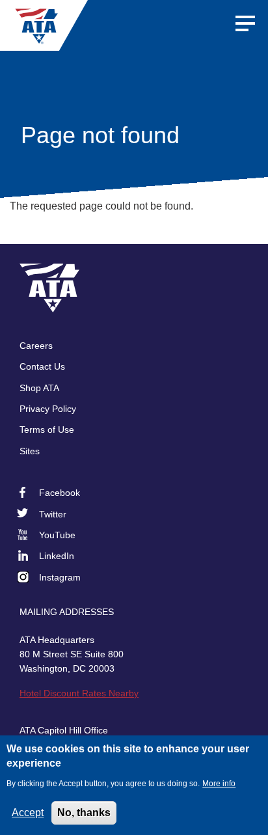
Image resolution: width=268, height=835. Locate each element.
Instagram (60, 577)
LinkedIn (56, 556)
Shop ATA (39, 388)
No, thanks (84, 812)
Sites (30, 451)
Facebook (59, 492)
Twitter (52, 514)
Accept (28, 812)
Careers (36, 345)
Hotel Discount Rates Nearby (79, 693)
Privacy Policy (48, 409)
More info (218, 783)
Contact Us (42, 366)
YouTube (57, 535)
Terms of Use (47, 429)
